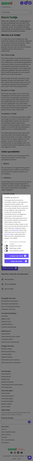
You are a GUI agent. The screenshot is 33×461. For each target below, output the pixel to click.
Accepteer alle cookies (16, 256)
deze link (16, 230)
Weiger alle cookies (16, 261)
